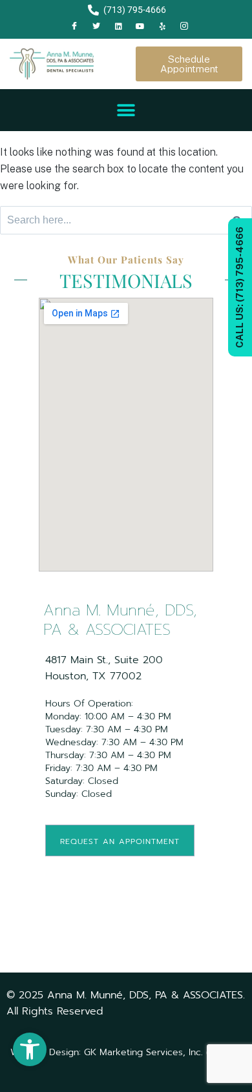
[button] (30, 1049)
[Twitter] (96, 26)
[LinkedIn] (118, 26)
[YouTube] (140, 26)
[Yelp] (162, 26)
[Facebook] (74, 26)
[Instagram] (184, 26)
